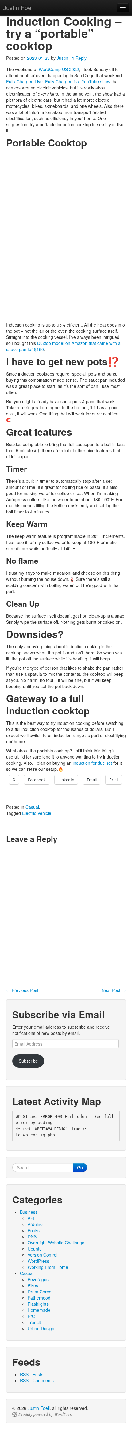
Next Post (114, 990)
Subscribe (28, 1061)
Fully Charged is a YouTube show (77, 81)
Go (80, 1167)
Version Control (42, 1255)
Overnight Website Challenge (56, 1242)
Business (28, 1212)
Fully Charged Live (24, 81)
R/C (31, 1316)
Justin (62, 58)
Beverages (38, 1279)
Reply (79, 58)
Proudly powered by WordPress (45, 1414)
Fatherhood (39, 1298)
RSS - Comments (37, 1380)
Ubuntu (35, 1249)
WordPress (38, 1261)
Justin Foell (39, 1408)
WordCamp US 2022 (59, 69)
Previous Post (22, 990)
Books (34, 1230)
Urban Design (41, 1328)
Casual (32, 807)
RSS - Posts (31, 1374)
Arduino (35, 1224)
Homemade (39, 1310)
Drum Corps (39, 1292)
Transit (34, 1322)
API (31, 1218)
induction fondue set (92, 763)
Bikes (33, 1285)
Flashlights (38, 1304)
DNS (32, 1236)
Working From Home (48, 1267)
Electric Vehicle (36, 813)
